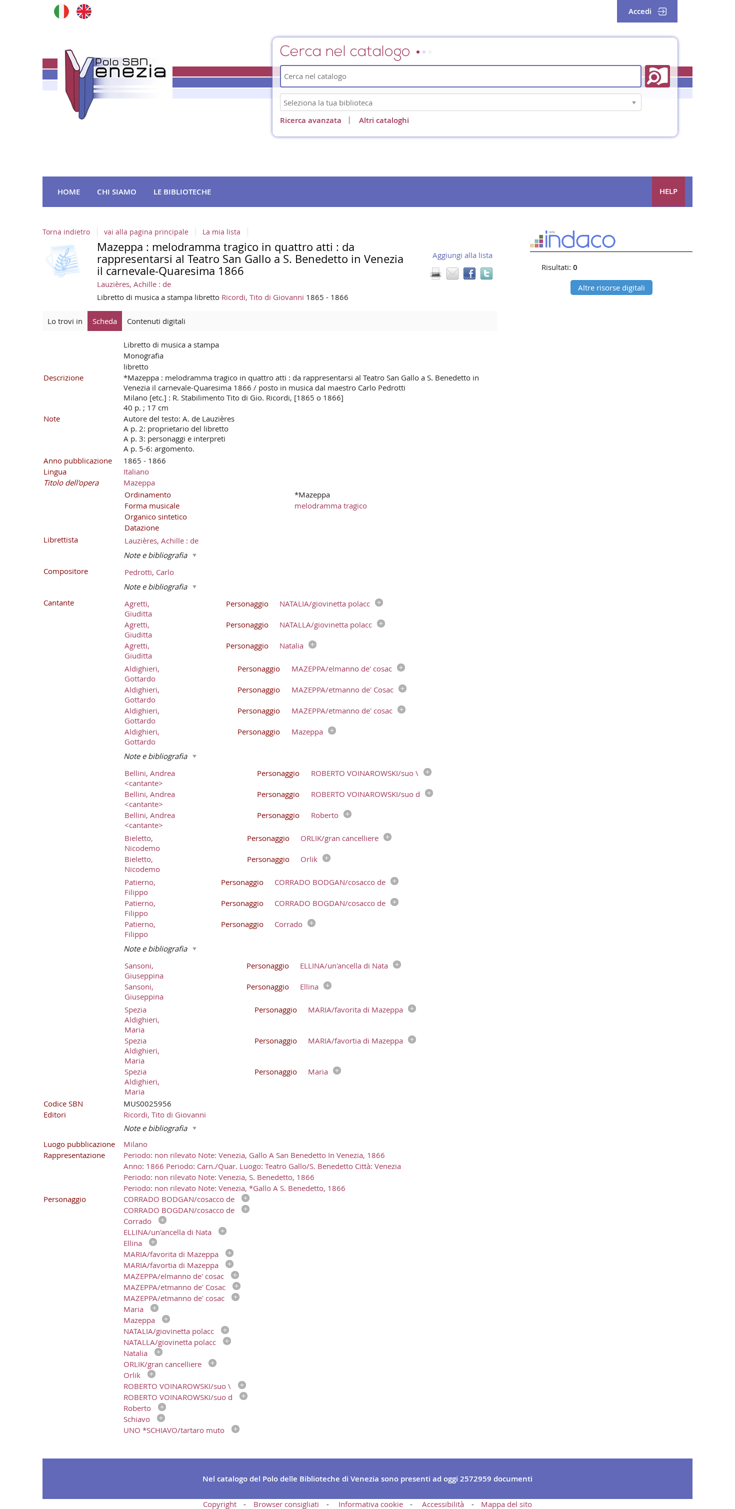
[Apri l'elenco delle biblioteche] (634, 102)
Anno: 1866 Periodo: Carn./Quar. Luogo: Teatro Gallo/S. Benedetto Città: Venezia (262, 1166)
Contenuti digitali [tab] (156, 321)
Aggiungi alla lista (462, 255)
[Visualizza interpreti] (376, 603)
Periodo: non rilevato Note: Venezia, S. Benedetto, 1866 (219, 1177)
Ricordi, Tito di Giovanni (264, 297)
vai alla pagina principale (146, 232)
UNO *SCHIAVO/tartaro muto (174, 1430)
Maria (318, 1071)
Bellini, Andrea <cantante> (149, 778)
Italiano (136, 471)
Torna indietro (66, 232)
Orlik (309, 859)
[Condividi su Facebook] (470, 274)
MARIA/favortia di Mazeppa (355, 1041)
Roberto (324, 815)
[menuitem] (69, 192)
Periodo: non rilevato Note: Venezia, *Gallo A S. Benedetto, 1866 (235, 1188)
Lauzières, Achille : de (134, 284)
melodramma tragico (330, 505)
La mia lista (221, 232)
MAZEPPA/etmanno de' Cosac (343, 689)
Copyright (219, 1504)
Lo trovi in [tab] (65, 321)
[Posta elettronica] (452, 274)
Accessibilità (443, 1504)
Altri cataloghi (384, 120)
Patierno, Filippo (140, 887)
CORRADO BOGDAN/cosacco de (330, 903)
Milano (136, 1144)
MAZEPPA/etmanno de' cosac (342, 711)
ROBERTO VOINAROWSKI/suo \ (364, 773)
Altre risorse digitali (611, 287)
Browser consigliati (286, 1504)
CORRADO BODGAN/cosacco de (330, 882)
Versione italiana (61, 11)
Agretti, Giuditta (138, 608)
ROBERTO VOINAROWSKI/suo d (365, 794)
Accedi (640, 11)
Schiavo (137, 1419)
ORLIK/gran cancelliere (339, 838)
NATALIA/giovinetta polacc (325, 603)
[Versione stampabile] (436, 274)
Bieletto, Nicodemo (142, 843)
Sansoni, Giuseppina (144, 970)
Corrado (288, 924)
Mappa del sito (506, 1504)
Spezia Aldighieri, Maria (142, 1019)
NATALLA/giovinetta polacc (326, 625)
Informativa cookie (370, 1504)
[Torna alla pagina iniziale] (115, 84)
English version (83, 11)
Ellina (309, 987)
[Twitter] (486, 274)
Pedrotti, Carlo (149, 572)
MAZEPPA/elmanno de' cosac (342, 669)
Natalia (292, 645)
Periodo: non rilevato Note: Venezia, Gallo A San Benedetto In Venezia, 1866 (254, 1155)
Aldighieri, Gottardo (142, 674)
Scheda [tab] (104, 321)
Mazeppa (139, 483)
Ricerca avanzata (311, 120)
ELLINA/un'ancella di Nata (344, 965)
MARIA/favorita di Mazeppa (355, 1009)
